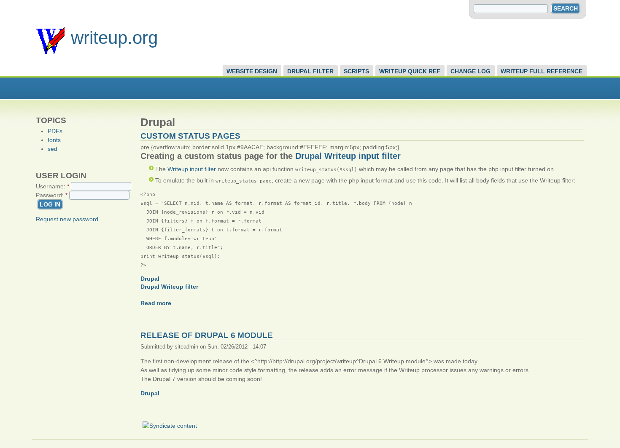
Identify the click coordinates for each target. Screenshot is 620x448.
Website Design (251, 71)
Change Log (470, 71)
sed (52, 148)
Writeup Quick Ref (409, 71)
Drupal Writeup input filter (348, 156)
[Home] (50, 51)
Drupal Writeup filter (169, 286)
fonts (54, 140)
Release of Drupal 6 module (206, 335)
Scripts (356, 71)
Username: (52, 186)
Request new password (67, 219)
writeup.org (114, 38)
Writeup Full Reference (541, 71)
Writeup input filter (191, 169)
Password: (51, 195)
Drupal (149, 278)
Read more (155, 303)
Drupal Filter (310, 71)
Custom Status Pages (190, 135)
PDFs (55, 131)
